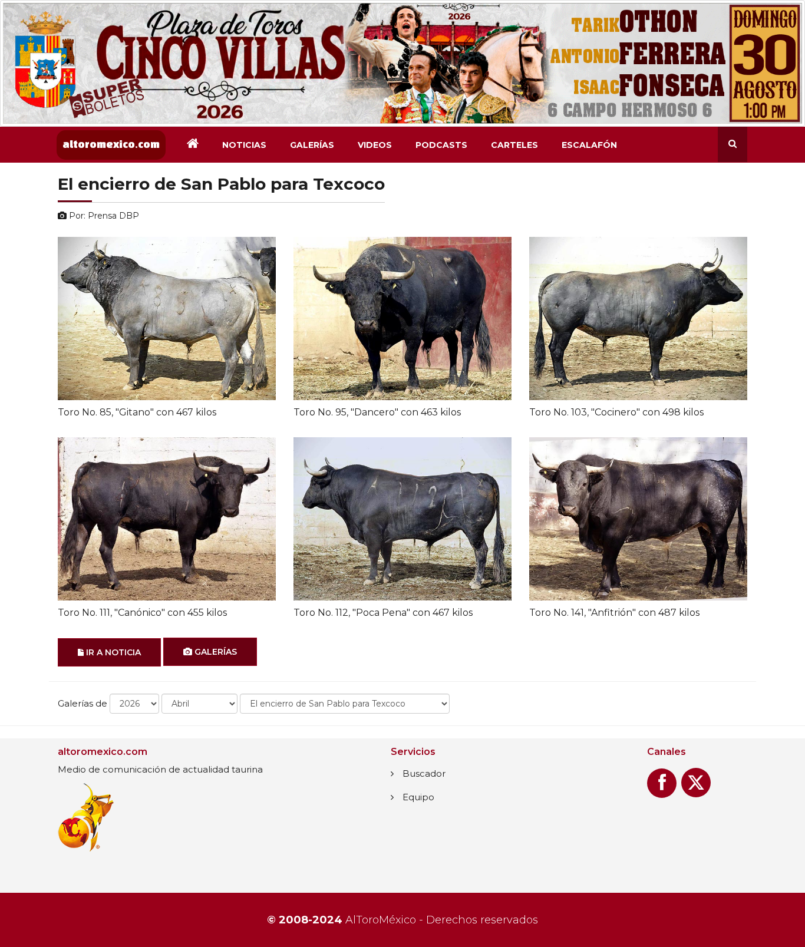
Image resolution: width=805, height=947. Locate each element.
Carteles (514, 145)
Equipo (418, 797)
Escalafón (589, 145)
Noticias (244, 145)
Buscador (424, 773)
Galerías (312, 145)
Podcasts (441, 145)
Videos (375, 145)
